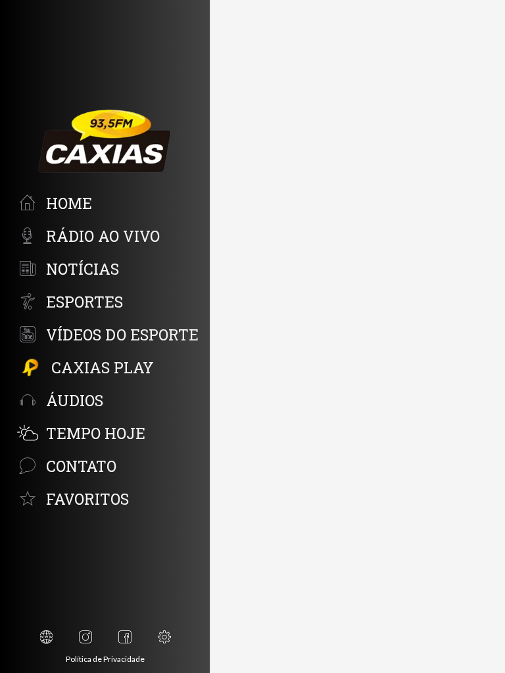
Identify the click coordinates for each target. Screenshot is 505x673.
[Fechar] (231, 21)
